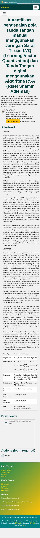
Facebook (6, 484)
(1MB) (17, 121)
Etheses (5, 7)
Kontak (3, 476)
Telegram (6, 490)
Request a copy (30, 121)
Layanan (4, 474)
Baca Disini (14, 121)
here (24, 525)
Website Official (6, 470)
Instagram (6, 488)
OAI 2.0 (32, 523)
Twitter (5, 486)
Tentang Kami (5, 472)
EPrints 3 (18, 523)
